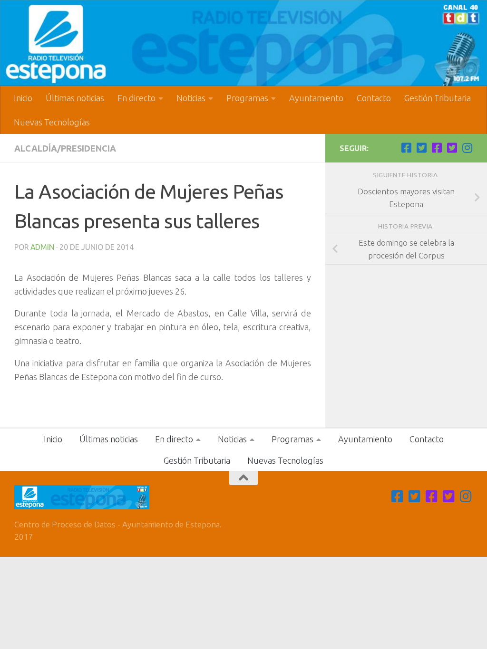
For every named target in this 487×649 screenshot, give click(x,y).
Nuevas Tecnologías (52, 122)
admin (42, 247)
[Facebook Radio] (436, 147)
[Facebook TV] (406, 147)
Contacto (374, 98)
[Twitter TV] (421, 147)
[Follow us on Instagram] (467, 147)
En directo (136, 98)
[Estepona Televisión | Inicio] (243, 43)
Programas (247, 98)
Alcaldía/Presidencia (65, 148)
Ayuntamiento (316, 98)
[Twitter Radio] (452, 147)
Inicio (23, 98)
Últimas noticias (75, 98)
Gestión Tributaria (437, 98)
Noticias (190, 98)
